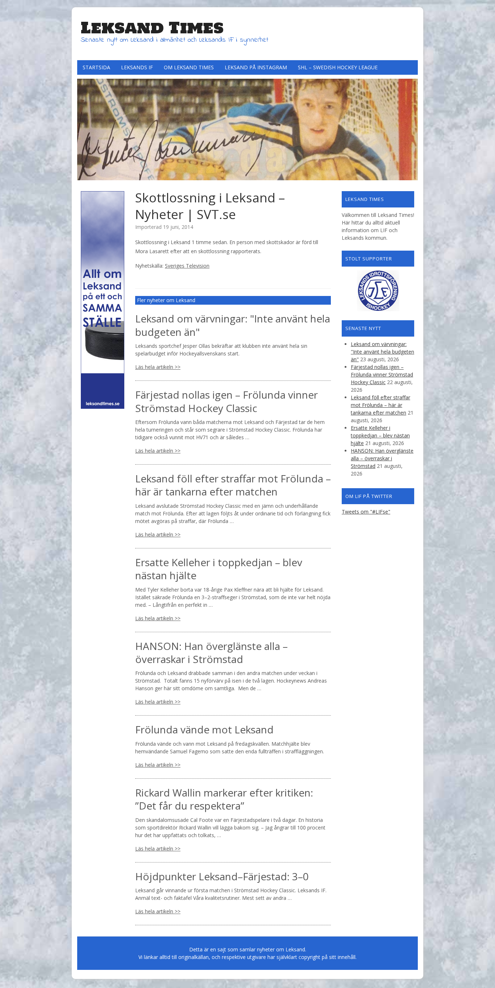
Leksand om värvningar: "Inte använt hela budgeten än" (232, 325)
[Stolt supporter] (378, 290)
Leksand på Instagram (256, 67)
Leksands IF (137, 67)
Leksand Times (152, 27)
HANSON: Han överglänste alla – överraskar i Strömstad (211, 652)
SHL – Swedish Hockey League (338, 67)
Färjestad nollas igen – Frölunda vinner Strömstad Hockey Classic (226, 401)
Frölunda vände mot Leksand (204, 729)
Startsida (96, 67)
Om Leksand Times (189, 67)
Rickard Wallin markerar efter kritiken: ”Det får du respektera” (224, 799)
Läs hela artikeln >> (157, 366)
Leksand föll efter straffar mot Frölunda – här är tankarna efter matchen (233, 485)
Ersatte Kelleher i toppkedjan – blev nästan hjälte (218, 568)
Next (410, 127)
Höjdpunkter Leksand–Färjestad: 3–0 (222, 876)
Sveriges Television (187, 265)
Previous (84, 127)
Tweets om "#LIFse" (366, 511)
